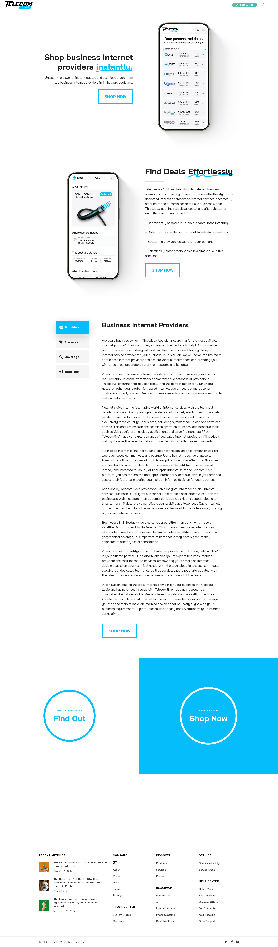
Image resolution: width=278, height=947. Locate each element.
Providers (161, 863)
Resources (119, 921)
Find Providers (207, 895)
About (116, 869)
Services (161, 869)
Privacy (117, 895)
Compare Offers (208, 901)
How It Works (206, 889)
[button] (271, 5)
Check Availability (209, 863)
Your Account (207, 914)
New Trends (163, 895)
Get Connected (208, 908)
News (116, 882)
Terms (116, 888)
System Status (122, 914)
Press (116, 876)
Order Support (207, 921)
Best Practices (165, 921)
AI (157, 901)
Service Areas (207, 869)
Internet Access (165, 908)
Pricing (160, 876)
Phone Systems (165, 914)
